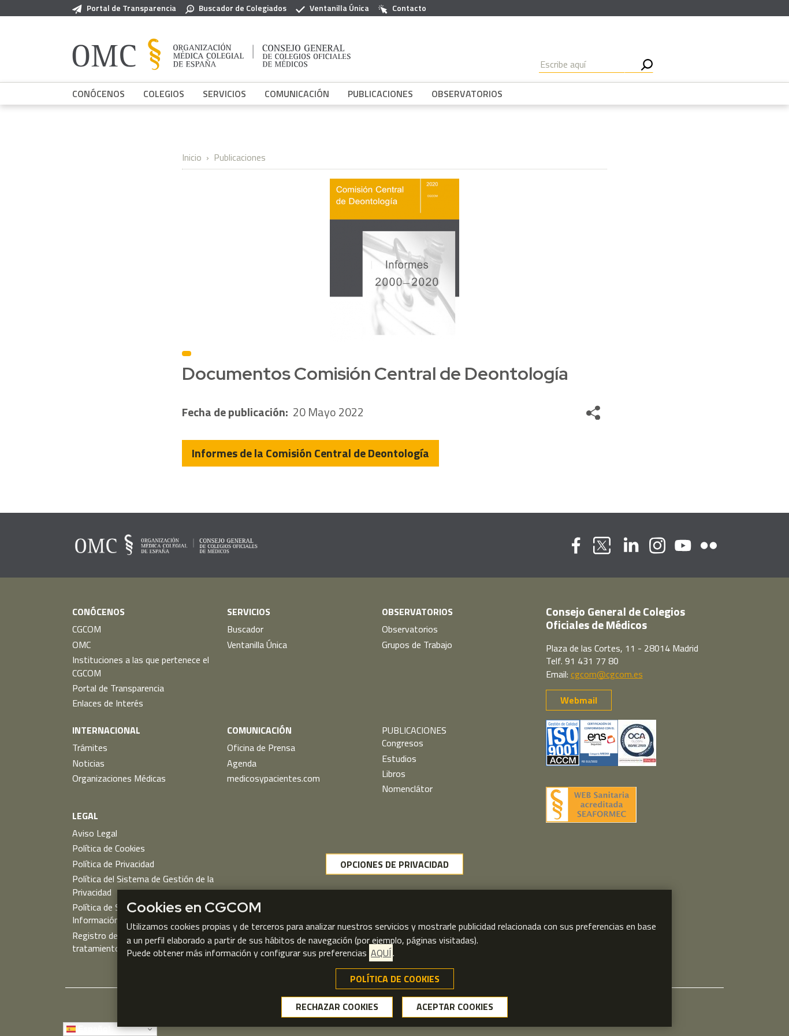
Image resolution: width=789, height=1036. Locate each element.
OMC (81, 645)
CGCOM (86, 629)
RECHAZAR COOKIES (337, 1007)
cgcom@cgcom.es (607, 674)
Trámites (89, 747)
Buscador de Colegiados (242, 8)
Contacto (409, 8)
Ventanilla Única (339, 8)
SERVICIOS (224, 94)
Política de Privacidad (113, 864)
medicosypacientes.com (273, 778)
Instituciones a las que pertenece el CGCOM (140, 666)
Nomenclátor (407, 789)
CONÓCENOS (98, 94)
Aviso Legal (94, 833)
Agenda (241, 763)
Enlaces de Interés (107, 703)
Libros (393, 773)
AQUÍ (381, 953)
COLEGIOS (163, 94)
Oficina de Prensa (261, 747)
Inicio (192, 157)
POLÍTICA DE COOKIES (395, 979)
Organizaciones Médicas (119, 778)
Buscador (245, 629)
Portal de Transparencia (131, 8)
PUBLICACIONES (380, 94)
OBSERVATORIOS (467, 94)
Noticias (88, 763)
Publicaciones (240, 157)
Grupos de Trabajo (417, 645)
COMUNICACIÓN (297, 94)
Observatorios (410, 629)
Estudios (399, 758)
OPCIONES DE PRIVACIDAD (394, 864)
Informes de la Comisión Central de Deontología (310, 453)
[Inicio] (211, 54)
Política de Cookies (108, 848)
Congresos (402, 743)
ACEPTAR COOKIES (454, 1007)
